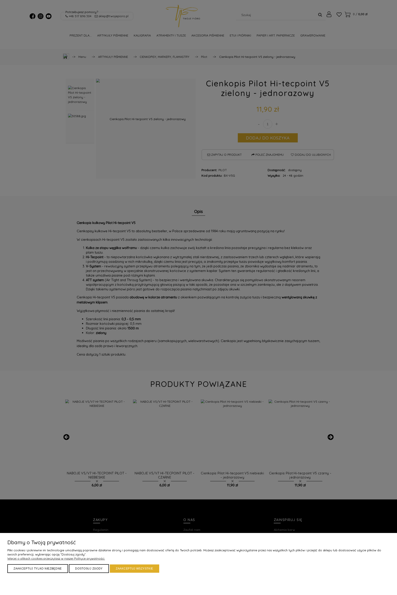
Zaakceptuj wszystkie (134, 568)
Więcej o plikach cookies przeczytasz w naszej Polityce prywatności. (56, 558)
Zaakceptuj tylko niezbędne (38, 568)
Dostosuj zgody (89, 568)
